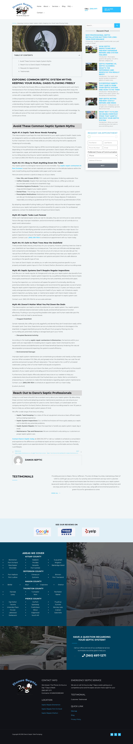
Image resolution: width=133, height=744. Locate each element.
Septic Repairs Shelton (50, 713)
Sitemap (74, 711)
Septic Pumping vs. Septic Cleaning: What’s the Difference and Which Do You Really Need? (109, 69)
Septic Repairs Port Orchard (52, 709)
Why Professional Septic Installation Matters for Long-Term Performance (101, 37)
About (46, 6)
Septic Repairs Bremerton (51, 705)
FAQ (69, 6)
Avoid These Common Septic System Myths (35, 61)
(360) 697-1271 (47, 690)
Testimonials (24, 71)
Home (39, 6)
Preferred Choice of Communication (102, 152)
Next (103, 165)
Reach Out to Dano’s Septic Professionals (35, 65)
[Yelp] (115, 734)
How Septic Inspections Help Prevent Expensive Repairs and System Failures (108, 50)
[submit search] (117, 25)
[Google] (119, 734)
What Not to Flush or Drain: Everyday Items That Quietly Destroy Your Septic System (109, 116)
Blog (63, 6)
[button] (111, 9)
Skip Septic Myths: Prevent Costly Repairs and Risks (108, 101)
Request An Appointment (29, 68)
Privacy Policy (76, 719)
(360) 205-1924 (34, 237)
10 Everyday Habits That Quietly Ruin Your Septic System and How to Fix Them (109, 86)
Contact (40, 13)
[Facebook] (111, 734)
